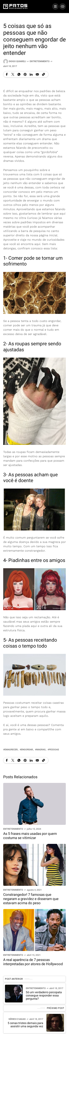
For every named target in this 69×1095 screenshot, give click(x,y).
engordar (27, 749)
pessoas (54, 749)
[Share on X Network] (13, 74)
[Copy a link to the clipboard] (43, 74)
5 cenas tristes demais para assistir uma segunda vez (25, 1025)
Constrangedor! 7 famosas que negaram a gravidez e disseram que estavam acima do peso (31, 899)
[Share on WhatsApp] (19, 74)
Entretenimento (40, 61)
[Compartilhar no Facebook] (7, 74)
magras (41, 749)
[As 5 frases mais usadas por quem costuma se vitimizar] (34, 803)
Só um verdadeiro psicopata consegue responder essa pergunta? (44, 995)
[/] (55, 6)
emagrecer (11, 749)
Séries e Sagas (17, 1019)
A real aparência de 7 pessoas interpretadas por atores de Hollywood (33, 962)
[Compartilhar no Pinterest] (25, 74)
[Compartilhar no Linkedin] (31, 74)
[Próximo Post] (55, 1023)
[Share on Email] (37, 74)
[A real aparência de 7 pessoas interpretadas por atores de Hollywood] (34, 929)
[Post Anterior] (14, 993)
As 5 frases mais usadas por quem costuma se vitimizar (30, 835)
